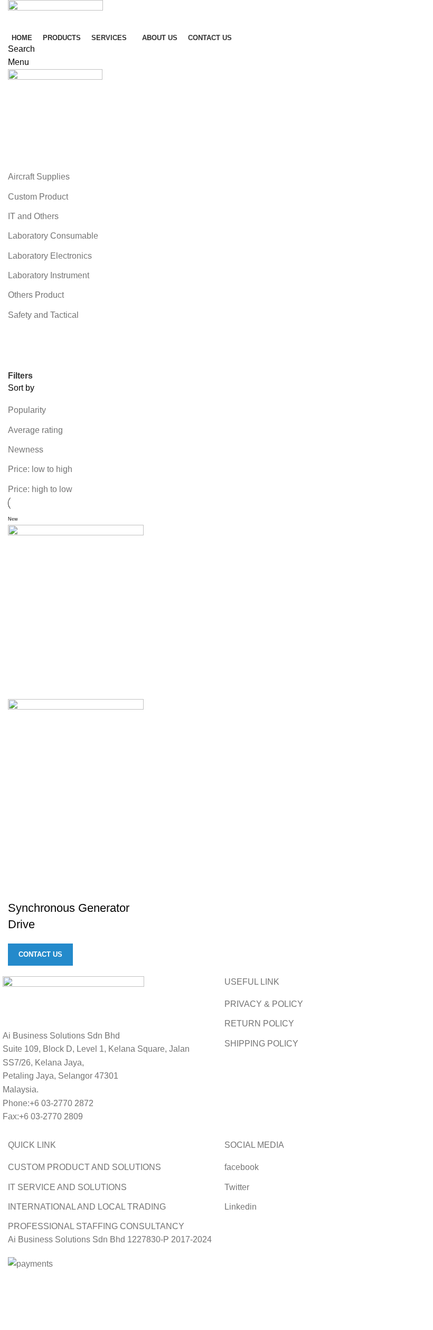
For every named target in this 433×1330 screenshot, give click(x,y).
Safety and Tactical (43, 314)
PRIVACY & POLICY (263, 1003)
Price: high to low (40, 489)
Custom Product (38, 196)
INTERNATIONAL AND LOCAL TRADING (87, 1206)
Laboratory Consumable (53, 235)
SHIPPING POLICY (261, 1043)
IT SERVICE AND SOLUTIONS (67, 1187)
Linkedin (240, 1206)
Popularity (27, 409)
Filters (20, 376)
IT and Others (33, 216)
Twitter (236, 1187)
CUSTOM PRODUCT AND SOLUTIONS (84, 1167)
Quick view (21, 887)
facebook (241, 1167)
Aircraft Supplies (39, 176)
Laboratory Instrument (48, 275)
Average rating (35, 430)
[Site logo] (55, 13)
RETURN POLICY (259, 1023)
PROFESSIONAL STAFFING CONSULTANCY (96, 1226)
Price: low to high (40, 469)
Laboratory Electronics (50, 255)
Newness (25, 449)
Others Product (36, 294)
